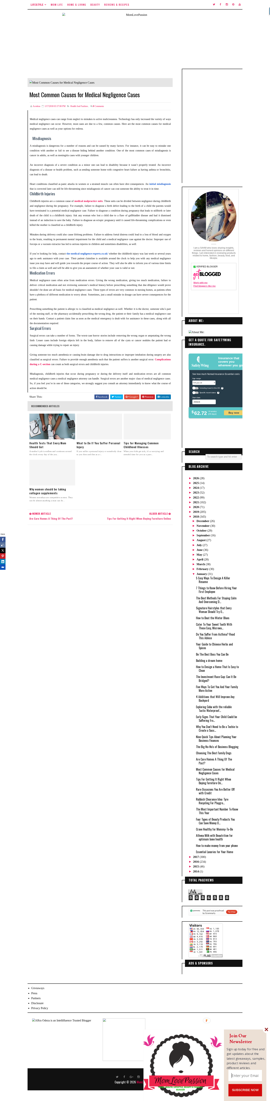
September (204, 535)
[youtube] (239, 4)
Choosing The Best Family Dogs (213, 753)
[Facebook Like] (3, 545)
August (201, 540)
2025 (196, 483)
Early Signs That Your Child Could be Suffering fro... (216, 719)
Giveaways (37, 988)
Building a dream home (209, 660)
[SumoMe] (3, 567)
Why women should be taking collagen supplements (47, 491)
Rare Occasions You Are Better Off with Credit (215, 791)
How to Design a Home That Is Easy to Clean (217, 669)
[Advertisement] (214, 126)
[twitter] (214, 4)
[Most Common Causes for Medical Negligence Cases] (61, 82)
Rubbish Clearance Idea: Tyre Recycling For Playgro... (212, 801)
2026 (196, 478)
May (200, 554)
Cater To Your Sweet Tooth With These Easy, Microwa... (214, 626)
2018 (196, 516)
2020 (196, 507)
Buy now (233, 412)
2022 (196, 497)
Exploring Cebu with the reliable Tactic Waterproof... (214, 709)
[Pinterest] (3, 556)
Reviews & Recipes (116, 4)
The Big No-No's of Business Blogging (217, 747)
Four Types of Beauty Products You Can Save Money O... (215, 821)
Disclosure (37, 1003)
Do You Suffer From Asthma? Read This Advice (215, 636)
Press (34, 993)
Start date (196, 397)
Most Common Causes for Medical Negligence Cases (215, 771)
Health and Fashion (79, 106)
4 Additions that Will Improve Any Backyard (215, 699)
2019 (196, 511)
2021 (196, 502)
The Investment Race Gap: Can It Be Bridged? (216, 679)
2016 (196, 861)
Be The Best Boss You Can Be (212, 654)
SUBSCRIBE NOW (245, 1090)
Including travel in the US (209, 388)
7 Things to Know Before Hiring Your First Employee (216, 590)
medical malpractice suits (88, 201)
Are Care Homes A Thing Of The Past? (214, 761)
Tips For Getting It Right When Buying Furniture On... (213, 781)
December (203, 521)
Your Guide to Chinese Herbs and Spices (214, 646)
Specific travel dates (207, 393)
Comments (98, 106)
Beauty (95, 4)
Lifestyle (37, 4)
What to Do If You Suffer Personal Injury (98, 445)
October (202, 530)
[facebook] (220, 4)
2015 (196, 866)
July (200, 545)
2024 (196, 487)
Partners (36, 998)
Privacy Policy (39, 1008)
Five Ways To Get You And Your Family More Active (217, 689)
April (200, 559)
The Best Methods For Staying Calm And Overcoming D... (216, 600)
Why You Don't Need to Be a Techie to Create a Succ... (217, 729)
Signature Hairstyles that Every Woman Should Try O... (213, 610)
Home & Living (76, 4)
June (200, 549)
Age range (196, 378)
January (202, 573)
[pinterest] (233, 4)
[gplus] (131, 1076)
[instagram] (227, 4)
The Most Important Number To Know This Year (217, 811)
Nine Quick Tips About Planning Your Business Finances (216, 739)
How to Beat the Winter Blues (212, 618)
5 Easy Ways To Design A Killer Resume (213, 580)
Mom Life (57, 4)
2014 (196, 871)
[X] (3, 550)
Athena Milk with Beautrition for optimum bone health (214, 837)
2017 (196, 856)
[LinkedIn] (3, 561)
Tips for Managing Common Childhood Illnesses (141, 445)
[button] (246, 1039)
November (203, 525)
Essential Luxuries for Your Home (214, 852)
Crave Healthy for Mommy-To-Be (214, 829)
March (201, 564)
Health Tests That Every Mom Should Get (47, 445)
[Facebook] (3, 539)
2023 (196, 492)
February (203, 569)
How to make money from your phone (217, 845)
